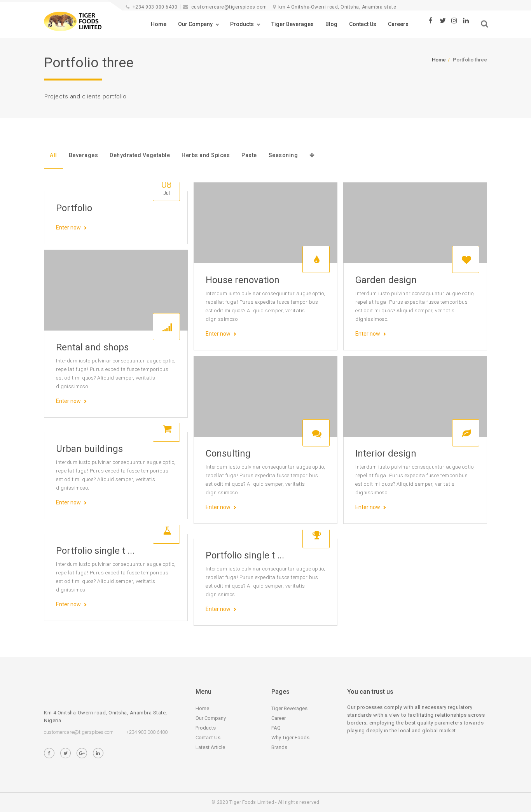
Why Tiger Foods (290, 737)
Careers (398, 24)
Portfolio (74, 208)
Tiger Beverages (292, 24)
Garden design (386, 280)
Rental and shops (92, 347)
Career (278, 718)
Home (158, 24)
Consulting (228, 453)
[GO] (484, 24)
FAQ (276, 728)
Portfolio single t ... (95, 550)
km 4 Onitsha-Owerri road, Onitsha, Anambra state (337, 7)
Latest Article (210, 747)
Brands (279, 747)
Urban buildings (89, 448)
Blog (331, 24)
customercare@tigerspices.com (229, 7)
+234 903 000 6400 (155, 7)
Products (242, 24)
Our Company (195, 24)
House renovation (242, 280)
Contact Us (362, 24)
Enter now (68, 227)
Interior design (385, 453)
